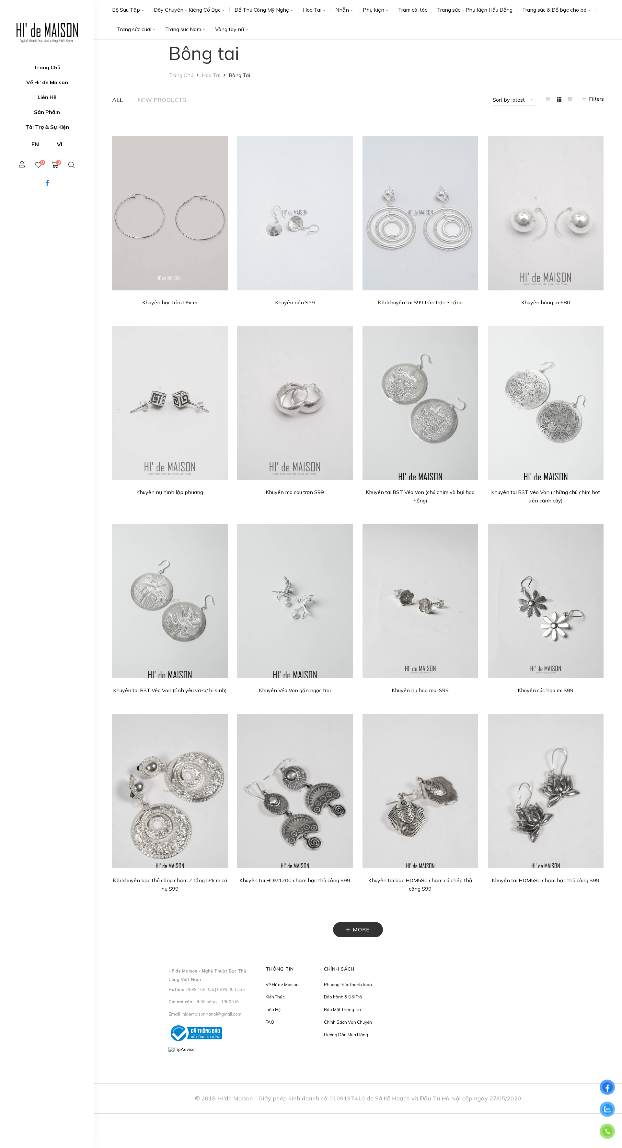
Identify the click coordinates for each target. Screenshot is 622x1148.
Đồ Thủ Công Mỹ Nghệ (262, 9)
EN (35, 144)
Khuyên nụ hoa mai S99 (420, 690)
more (361, 929)
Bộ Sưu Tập (126, 9)
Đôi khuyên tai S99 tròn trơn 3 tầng (420, 302)
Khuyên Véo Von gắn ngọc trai (295, 690)
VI (60, 144)
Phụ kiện (373, 9)
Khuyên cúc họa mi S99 (545, 690)
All (117, 100)
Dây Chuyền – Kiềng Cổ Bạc (187, 9)
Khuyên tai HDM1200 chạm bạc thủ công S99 (294, 880)
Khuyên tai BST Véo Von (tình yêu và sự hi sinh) (170, 690)
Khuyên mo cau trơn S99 (295, 492)
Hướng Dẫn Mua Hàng (346, 1034)
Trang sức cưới (134, 29)
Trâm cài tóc (412, 9)
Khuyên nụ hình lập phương (169, 492)
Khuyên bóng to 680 (545, 302)
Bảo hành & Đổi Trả (343, 996)
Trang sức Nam (183, 29)
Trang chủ (180, 75)
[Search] (71, 165)
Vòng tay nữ (229, 29)
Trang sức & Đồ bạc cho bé (554, 9)
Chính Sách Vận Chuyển (348, 1022)
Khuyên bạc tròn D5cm (169, 302)
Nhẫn (342, 9)
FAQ (270, 1022)
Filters (596, 99)
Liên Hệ (273, 1009)
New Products (161, 100)
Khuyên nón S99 (295, 302)
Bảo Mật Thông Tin (342, 1009)
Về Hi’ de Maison (282, 984)
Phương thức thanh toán (348, 984)
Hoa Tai (312, 9)
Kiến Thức (275, 996)
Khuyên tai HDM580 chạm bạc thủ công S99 (545, 880)
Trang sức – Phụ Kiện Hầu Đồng (475, 9)
